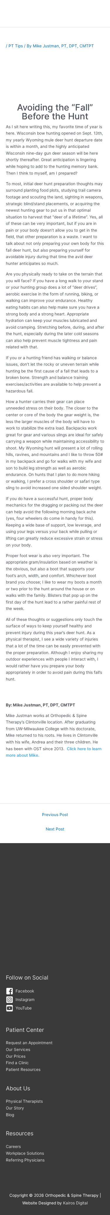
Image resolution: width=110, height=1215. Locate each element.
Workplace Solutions (25, 1153)
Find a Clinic (17, 1062)
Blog (10, 1114)
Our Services (18, 1049)
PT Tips (16, 46)
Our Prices (16, 1056)
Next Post (55, 829)
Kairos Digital (75, 1203)
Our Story (15, 1108)
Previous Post (55, 814)
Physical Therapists (24, 1101)
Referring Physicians (25, 1160)
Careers (13, 1146)
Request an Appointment (29, 1042)
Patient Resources (23, 1069)
